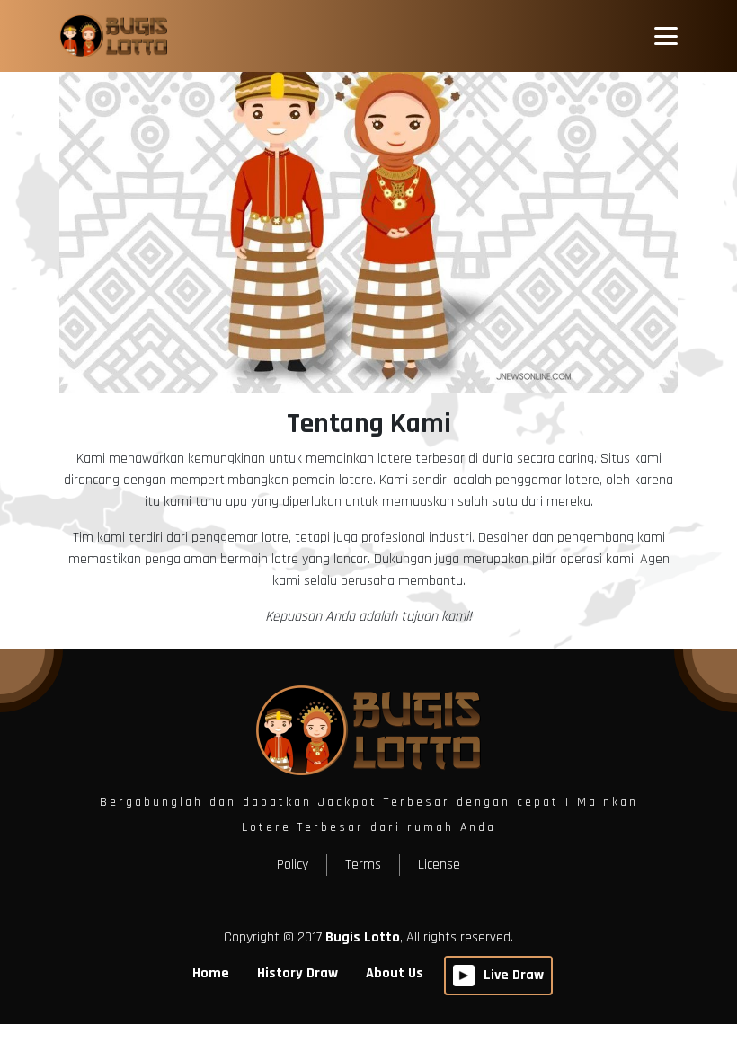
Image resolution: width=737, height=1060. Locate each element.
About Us (394, 973)
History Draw (297, 973)
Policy (292, 864)
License (439, 864)
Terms (363, 864)
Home (210, 973)
